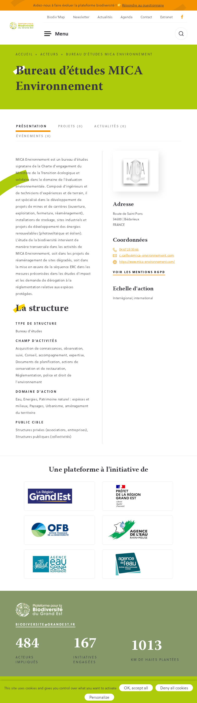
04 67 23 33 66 (129, 249)
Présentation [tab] (31, 126)
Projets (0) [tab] (70, 126)
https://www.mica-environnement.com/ (147, 261)
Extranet (166, 16)
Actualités (105, 16)
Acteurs (49, 54)
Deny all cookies (174, 688)
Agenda (126, 16)
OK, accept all (136, 688)
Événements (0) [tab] (33, 136)
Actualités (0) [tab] (110, 126)
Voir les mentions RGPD (139, 272)
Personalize (99, 697)
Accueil (24, 54)
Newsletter (81, 16)
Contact (146, 16)
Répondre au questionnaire (143, 5)
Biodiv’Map (56, 16)
